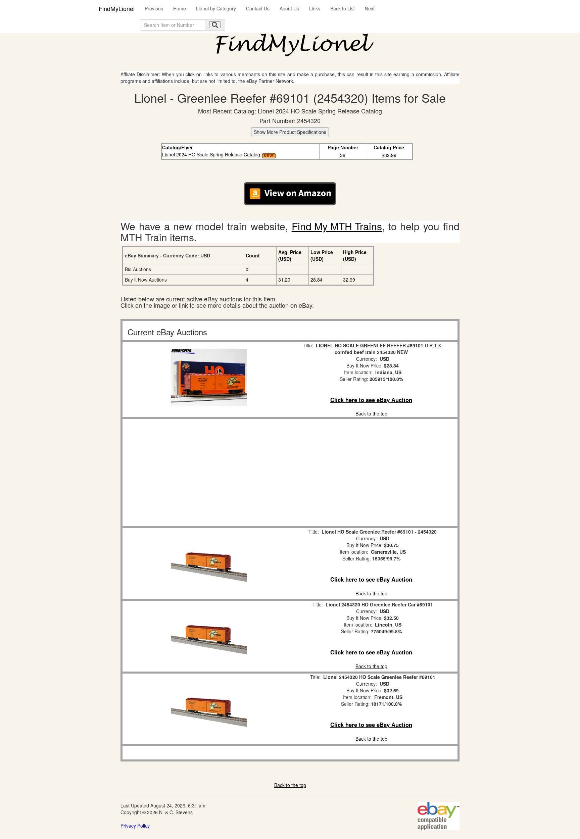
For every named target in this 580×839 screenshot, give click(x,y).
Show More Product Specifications (290, 132)
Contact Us (258, 8)
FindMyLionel (117, 8)
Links (314, 8)
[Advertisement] (209, 473)
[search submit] (215, 24)
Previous (154, 8)
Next (370, 8)
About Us (289, 8)
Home (179, 8)
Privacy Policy (135, 825)
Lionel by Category (216, 8)
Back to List (342, 8)
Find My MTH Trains (337, 226)
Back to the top (371, 413)
